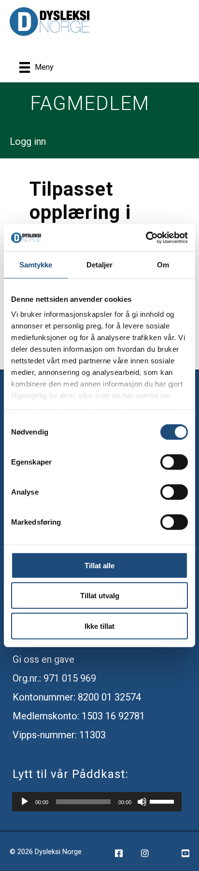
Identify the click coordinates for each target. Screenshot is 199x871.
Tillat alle (99, 565)
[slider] (163, 800)
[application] (97, 801)
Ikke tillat (99, 626)
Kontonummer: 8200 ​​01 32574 (77, 697)
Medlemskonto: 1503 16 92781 (79, 716)
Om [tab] (163, 264)
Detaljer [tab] (99, 264)
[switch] (174, 461)
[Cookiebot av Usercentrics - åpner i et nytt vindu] (145, 238)
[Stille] (142, 802)
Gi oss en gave (43, 659)
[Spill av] (24, 802)
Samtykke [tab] (36, 264)
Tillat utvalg (99, 595)
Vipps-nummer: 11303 (59, 735)
